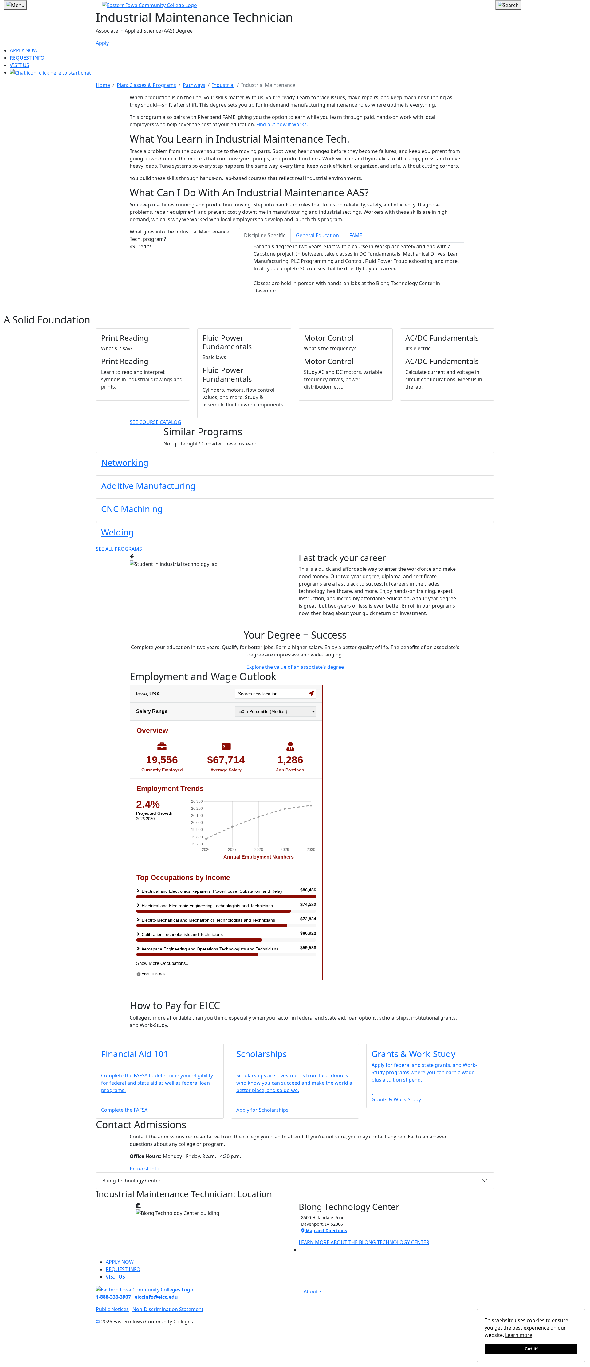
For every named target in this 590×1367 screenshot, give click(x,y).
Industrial (223, 85)
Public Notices (112, 1309)
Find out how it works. (282, 124)
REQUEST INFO (27, 57)
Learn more (518, 1335)
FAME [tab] (355, 235)
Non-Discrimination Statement (167, 1309)
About (311, 1291)
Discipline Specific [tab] (264, 235)
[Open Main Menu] (15, 5)
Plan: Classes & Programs (146, 85)
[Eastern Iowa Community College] (295, 5)
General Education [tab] (317, 235)
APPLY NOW (24, 50)
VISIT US (19, 65)
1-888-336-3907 (113, 1297)
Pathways (194, 85)
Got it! (531, 1349)
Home (103, 85)
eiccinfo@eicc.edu (156, 1297)
